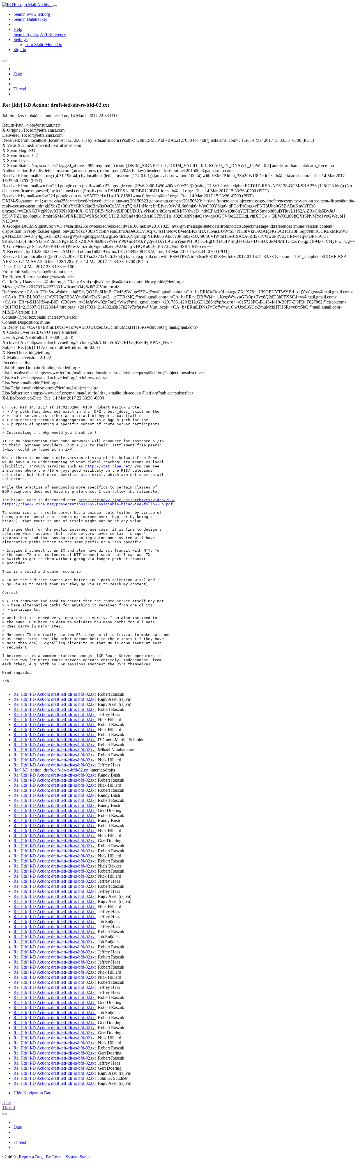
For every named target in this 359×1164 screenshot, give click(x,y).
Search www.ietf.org (31, 14)
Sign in (19, 49)
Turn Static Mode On (43, 44)
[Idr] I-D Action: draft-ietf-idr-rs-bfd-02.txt (50, 770)
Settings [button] (20, 39)
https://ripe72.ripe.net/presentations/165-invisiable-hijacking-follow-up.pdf (87, 504)
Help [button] (17, 29)
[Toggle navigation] (54, 6)
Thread (19, 88)
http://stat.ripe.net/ (108, 466)
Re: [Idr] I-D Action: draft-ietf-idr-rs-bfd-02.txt (54, 694)
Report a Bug (31, 1156)
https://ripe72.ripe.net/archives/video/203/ (127, 500)
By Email (54, 1156)
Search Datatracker (30, 19)
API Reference (53, 34)
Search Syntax (26, 34)
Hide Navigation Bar (31, 1092)
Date (17, 73)
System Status (78, 1156)
